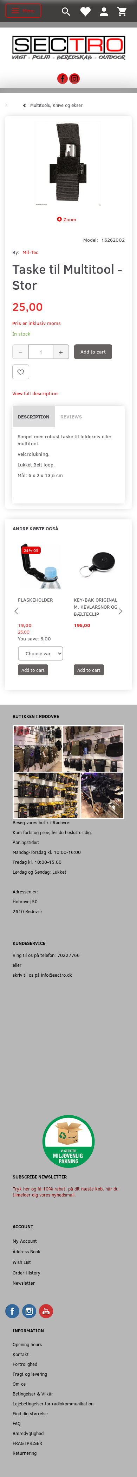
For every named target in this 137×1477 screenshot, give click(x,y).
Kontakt (21, 1354)
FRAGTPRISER (27, 1443)
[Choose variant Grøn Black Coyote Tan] (40, 653)
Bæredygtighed (28, 1433)
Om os (19, 1384)
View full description (35, 393)
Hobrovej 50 (25, 901)
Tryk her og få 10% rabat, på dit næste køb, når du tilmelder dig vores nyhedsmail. (65, 1192)
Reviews (71, 416)
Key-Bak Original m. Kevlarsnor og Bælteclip (96, 606)
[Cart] (122, 11)
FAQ (17, 1423)
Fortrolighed (25, 1364)
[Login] (103, 11)
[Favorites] (85, 11)
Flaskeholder (35, 599)
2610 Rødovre (27, 911)
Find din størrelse (30, 1413)
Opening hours (27, 1344)
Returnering (25, 1453)
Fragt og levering (30, 1374)
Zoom (70, 219)
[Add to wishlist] (20, 371)
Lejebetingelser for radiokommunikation (53, 1403)
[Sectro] (68, 47)
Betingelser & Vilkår (33, 1394)
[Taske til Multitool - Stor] (68, 163)
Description (34, 416)
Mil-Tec (30, 252)
